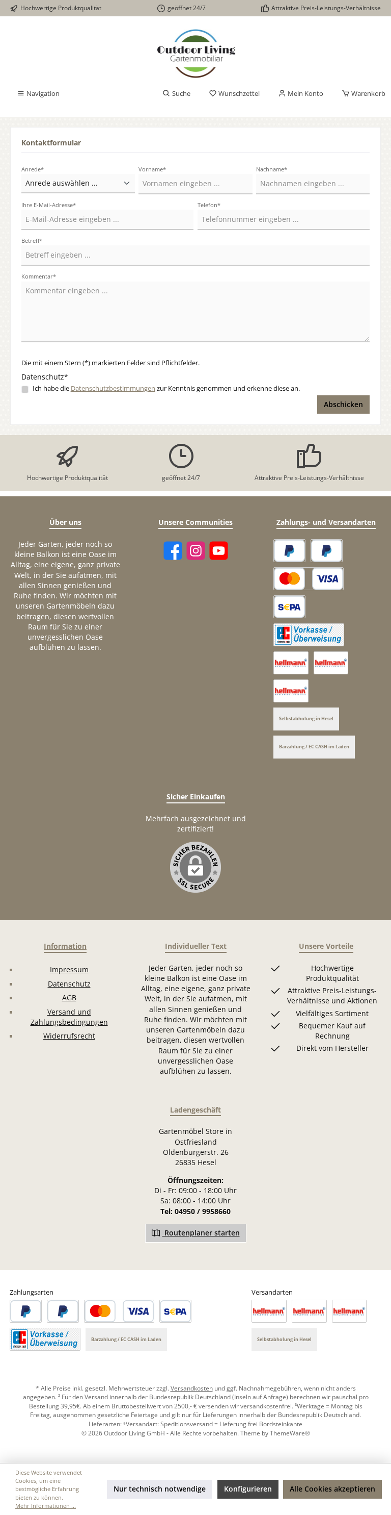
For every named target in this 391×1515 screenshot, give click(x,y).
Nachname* (271, 169)
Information (65, 946)
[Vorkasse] (308, 634)
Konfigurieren (248, 1489)
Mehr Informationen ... (45, 1505)
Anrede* (32, 169)
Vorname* (152, 169)
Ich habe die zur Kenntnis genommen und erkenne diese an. (166, 388)
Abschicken (343, 404)
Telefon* (209, 205)
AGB (69, 997)
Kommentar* (38, 276)
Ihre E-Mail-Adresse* (48, 205)
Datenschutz (69, 984)
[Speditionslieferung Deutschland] (291, 662)
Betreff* (31, 240)
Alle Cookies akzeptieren (332, 1489)
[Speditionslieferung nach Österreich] (331, 662)
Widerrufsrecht (69, 1036)
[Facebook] (172, 550)
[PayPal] (289, 550)
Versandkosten (192, 1388)
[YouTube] (218, 550)
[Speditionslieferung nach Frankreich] (291, 690)
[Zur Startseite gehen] (195, 54)
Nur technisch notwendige (160, 1489)
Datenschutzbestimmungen (113, 388)
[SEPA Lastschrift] (289, 606)
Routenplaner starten (201, 1233)
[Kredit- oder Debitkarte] (308, 578)
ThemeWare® (290, 1433)
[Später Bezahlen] (327, 550)
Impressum (69, 969)
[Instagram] (195, 550)
